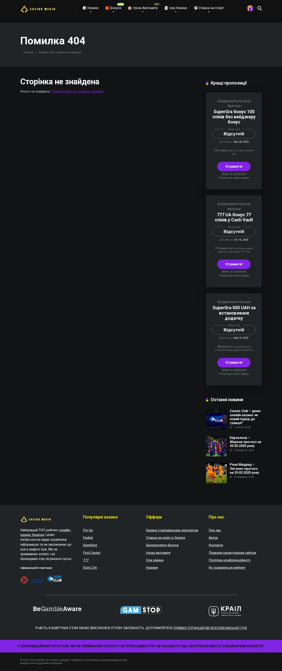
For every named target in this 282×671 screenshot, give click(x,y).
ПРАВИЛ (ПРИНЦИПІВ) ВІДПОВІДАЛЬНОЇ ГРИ (210, 628)
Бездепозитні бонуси (162, 545)
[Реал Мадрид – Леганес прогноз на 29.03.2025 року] (216, 482)
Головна (28, 52)
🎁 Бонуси (113, 8)
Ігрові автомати (158, 553)
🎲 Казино (90, 8)
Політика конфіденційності (229, 560)
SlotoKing (90, 545)
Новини (152, 568)
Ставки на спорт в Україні (165, 538)
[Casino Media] (37, 7)
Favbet (88, 538)
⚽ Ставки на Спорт (209, 8)
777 (86, 560)
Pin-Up (88, 530)
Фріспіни (234, 106)
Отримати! (233, 166)
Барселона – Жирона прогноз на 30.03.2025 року (245, 442)
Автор (213, 538)
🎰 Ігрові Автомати (143, 8)
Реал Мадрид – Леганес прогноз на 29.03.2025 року (244, 468)
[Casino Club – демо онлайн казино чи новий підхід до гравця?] (216, 428)
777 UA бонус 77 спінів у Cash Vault (234, 217)
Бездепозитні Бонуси (233, 101)
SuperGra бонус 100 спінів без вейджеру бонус (234, 117)
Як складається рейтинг (227, 568)
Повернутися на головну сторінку (77, 91)
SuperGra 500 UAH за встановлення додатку (234, 313)
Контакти (216, 545)
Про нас (215, 530)
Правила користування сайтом (232, 553)
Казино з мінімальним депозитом (172, 530)
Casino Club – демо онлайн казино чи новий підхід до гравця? (245, 417)
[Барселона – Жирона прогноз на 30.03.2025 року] (216, 455)
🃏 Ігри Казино (175, 8)
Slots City (90, 568)
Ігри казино (155, 560)
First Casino (91, 553)
